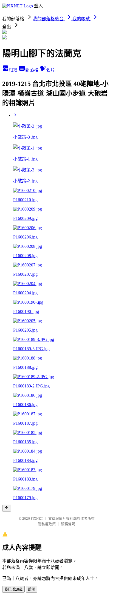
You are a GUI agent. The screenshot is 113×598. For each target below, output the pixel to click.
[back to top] (6, 508)
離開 (31, 589)
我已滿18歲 (13, 589)
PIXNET (37, 518)
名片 (50, 70)
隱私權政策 (47, 524)
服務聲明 (68, 524)
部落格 (32, 70)
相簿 (14, 70)
